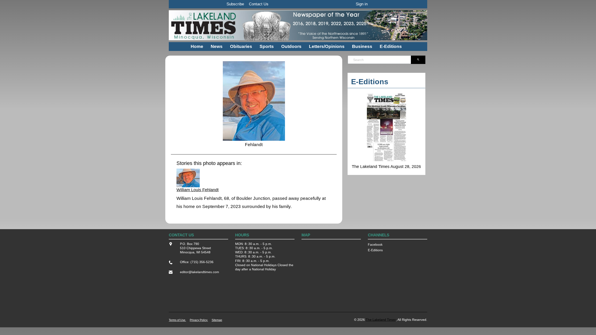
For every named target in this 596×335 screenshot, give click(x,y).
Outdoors (291, 46)
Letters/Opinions (327, 46)
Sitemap (217, 320)
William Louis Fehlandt (197, 190)
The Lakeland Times (381, 320)
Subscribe (235, 4)
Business (362, 46)
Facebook (375, 244)
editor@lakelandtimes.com (199, 272)
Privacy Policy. (199, 320)
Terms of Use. (177, 320)
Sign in (362, 4)
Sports (267, 46)
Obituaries (241, 46)
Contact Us (258, 4)
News (217, 46)
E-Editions (391, 46)
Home (197, 46)
